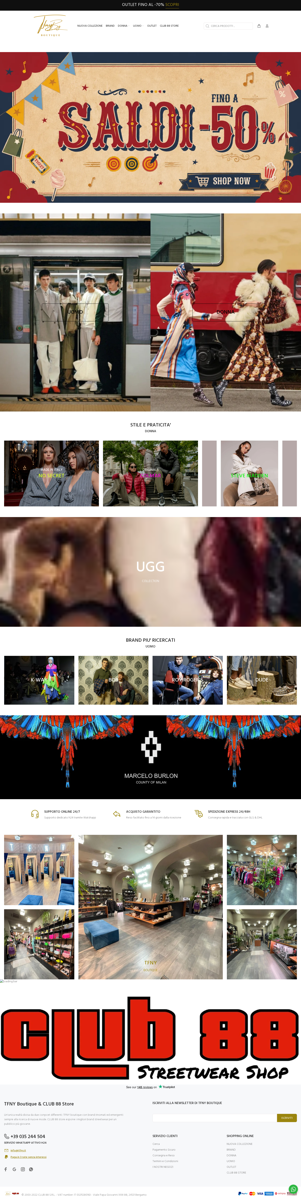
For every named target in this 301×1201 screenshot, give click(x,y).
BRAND (231, 1149)
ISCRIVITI (287, 1118)
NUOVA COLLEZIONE (239, 1144)
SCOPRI (172, 4)
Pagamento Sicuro (164, 1149)
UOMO (231, 1161)
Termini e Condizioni (165, 1161)
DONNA (231, 1155)
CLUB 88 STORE (236, 1172)
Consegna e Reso (164, 1155)
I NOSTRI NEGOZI (163, 1167)
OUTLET (231, 1167)
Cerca (156, 1144)
